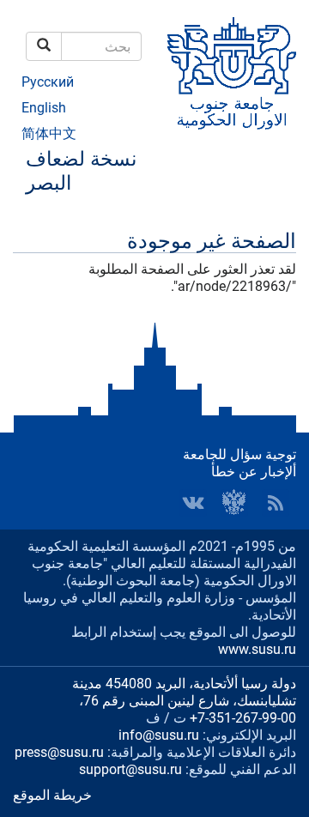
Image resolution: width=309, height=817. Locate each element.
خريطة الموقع (52, 795)
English (43, 108)
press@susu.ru (59, 752)
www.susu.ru (257, 649)
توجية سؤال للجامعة (239, 454)
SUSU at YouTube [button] (234, 503)
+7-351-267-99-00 (243, 718)
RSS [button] (275, 503)
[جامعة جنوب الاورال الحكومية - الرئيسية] (231, 73)
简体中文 (48, 133)
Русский (47, 82)
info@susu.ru (158, 735)
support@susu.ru (130, 769)
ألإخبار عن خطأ (253, 471)
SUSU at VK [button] (193, 503)
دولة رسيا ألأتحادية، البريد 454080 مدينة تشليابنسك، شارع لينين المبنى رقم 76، (184, 692)
